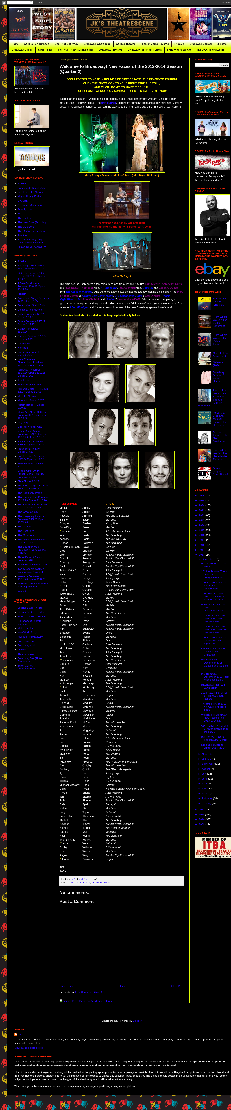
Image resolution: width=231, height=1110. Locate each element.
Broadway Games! (201, 43)
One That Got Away (66, 43)
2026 (202, 495)
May (205, 783)
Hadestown (24, 343)
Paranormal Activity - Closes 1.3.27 (29, 450)
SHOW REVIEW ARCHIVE (32, 246)
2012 (202, 809)
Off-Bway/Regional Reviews (145, 49)
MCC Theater (25, 628)
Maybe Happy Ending (30, 196)
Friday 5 (179, 43)
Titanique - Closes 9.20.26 (33, 564)
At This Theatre (125, 43)
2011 (202, 814)
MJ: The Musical (27, 396)
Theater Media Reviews (154, 43)
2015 (202, 545)
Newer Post (67, 986)
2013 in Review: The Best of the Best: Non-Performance (215, 629)
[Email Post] (95, 879)
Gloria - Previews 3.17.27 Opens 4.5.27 (32, 338)
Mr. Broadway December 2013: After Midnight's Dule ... (215, 676)
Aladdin (22, 293)
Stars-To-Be (45, 49)
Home (15, 43)
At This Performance (36, 43)
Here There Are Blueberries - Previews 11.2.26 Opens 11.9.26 (31, 362)
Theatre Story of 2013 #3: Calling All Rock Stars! (213, 706)
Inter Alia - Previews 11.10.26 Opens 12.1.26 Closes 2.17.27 (31, 372)
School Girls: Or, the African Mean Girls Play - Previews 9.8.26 (32, 473)
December (208, 559)
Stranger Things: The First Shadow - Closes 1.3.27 (33, 487)
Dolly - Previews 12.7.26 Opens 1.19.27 (31, 316)
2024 (202, 505)
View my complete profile (28, 1047)
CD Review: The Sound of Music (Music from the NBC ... (214, 728)
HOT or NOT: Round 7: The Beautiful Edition (214, 738)
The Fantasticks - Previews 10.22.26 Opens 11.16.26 (33, 499)
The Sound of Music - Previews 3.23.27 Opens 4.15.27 (32, 549)
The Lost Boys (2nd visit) (32, 222)
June (205, 778)
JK (19, 1034)
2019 (202, 530)
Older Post (177, 986)
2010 (202, 819)
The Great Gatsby (28, 511)
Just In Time (25, 380)
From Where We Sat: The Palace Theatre (220, 339)
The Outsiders (26, 226)
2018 (202, 535)
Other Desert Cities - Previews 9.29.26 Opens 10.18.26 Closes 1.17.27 (32, 434)
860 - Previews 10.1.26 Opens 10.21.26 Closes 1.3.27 (31, 276)
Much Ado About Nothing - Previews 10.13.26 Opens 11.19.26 (32, 415)
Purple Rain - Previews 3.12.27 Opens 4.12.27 (31, 458)
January (207, 803)
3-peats (222, 43)
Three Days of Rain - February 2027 (30, 559)
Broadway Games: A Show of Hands (218, 377)
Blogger (137, 1020)
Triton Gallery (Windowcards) (26, 667)
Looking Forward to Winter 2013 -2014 (213, 746)
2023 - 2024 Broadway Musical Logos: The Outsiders (220, 418)
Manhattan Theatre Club (32, 616)
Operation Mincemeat (30, 205)
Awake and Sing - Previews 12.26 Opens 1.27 (33, 300)
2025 (202, 500)
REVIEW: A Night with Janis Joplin (213, 686)
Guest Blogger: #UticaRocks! (220, 471)
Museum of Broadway (30, 636)
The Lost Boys (26, 217)
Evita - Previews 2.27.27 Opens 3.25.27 (31, 323)
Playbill (22, 649)
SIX (20, 213)
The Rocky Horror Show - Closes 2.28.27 (32, 541)
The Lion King (26, 526)
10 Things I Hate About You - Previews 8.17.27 (31, 267)
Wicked (22, 590)
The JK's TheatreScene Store (75, 49)
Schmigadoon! (26, 209)
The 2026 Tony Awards (210, 49)
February (207, 798)
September (208, 763)
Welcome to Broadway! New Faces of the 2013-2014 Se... (214, 717)
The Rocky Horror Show (31, 230)
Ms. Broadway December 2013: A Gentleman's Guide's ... (214, 664)
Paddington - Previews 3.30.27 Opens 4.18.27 (31, 443)
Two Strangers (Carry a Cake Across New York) (31, 241)
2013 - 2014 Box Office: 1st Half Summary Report (214, 695)
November (208, 754)
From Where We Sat (179, 49)
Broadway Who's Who (97, 43)
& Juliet (22, 183)
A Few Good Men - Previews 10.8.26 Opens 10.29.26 (32, 286)
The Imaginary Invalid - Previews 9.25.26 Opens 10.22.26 (32, 519)
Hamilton (23, 347)
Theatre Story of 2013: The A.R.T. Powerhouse (214, 585)
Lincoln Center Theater (31, 612)
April (205, 788)
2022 (202, 515)
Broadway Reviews (110, 49)
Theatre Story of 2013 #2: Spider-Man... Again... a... (213, 640)
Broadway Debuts (101, 882)
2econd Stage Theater (30, 607)
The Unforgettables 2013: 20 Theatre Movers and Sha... (213, 596)
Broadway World (27, 645)
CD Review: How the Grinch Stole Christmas (213, 651)
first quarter (108, 102)
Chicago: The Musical (30, 309)
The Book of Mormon (30, 492)
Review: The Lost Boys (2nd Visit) (220, 301)
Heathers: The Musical (30, 192)
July (204, 773)
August (206, 768)
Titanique (23, 235)
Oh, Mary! (23, 200)
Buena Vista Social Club (31, 187)
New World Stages (28, 632)
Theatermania (26, 653)
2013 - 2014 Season (79, 882)
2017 (202, 539)
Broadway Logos (22, 49)
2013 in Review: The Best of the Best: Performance (213, 618)
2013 (202, 554)
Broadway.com (26, 641)
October (207, 758)
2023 (202, 510)
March (206, 793)
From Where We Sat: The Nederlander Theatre (220, 455)
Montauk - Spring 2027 (31, 400)
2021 (202, 520)
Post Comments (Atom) (88, 992)
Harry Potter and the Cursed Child (29, 354)
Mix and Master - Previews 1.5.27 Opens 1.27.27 (33, 390)
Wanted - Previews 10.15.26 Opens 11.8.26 (31, 578)
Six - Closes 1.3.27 (28, 481)
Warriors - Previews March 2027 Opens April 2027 (33, 585)
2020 (202, 525)
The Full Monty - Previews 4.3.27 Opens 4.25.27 (32, 506)
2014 (202, 549)
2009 (202, 824)
